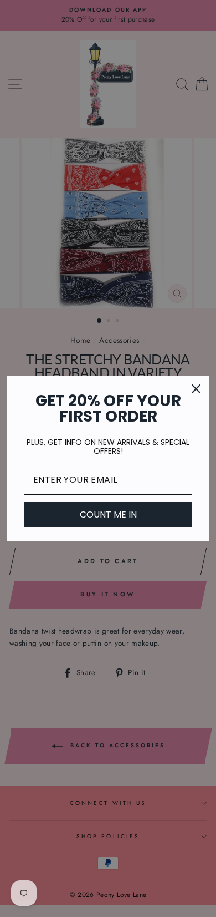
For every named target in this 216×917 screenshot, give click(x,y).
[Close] (196, 389)
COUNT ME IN (108, 514)
